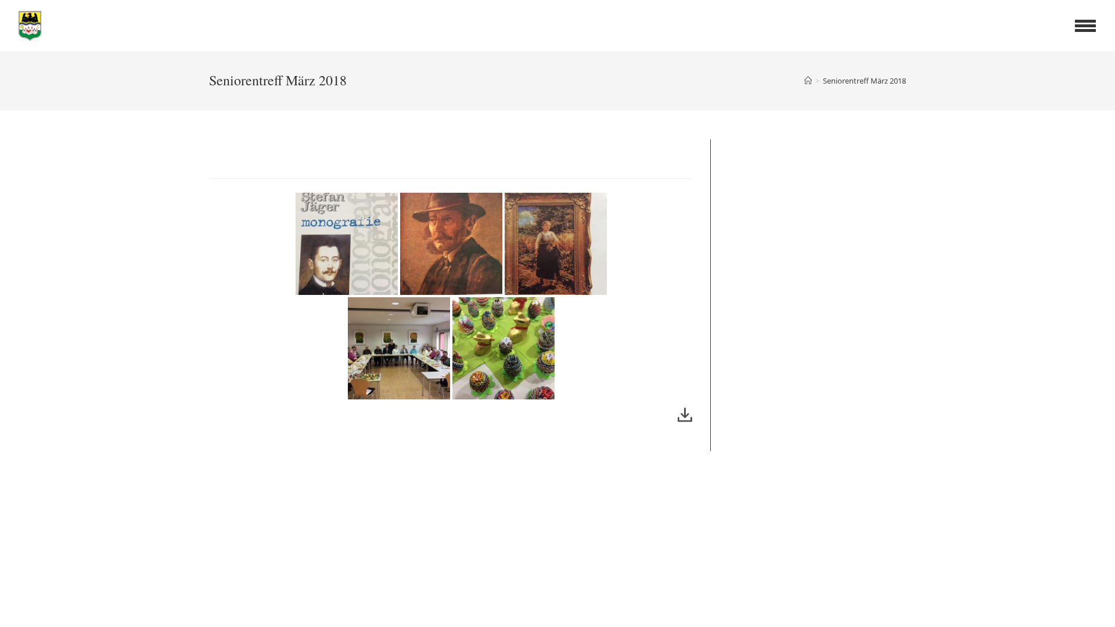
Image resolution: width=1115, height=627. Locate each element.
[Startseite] (808, 80)
